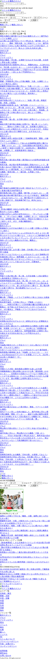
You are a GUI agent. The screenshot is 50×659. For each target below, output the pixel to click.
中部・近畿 (4, 598)
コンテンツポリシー (8, 646)
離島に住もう (17, 25)
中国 (2, 601)
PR (1, 637)
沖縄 (2, 608)
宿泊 (2, 622)
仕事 (2, 630)
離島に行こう (5, 25)
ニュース (3, 635)
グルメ (3, 618)
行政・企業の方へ (7, 644)
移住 (2, 627)
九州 (2, 605)
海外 (2, 610)
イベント (3, 625)
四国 (2, 603)
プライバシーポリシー (9, 641)
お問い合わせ (5, 656)
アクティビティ (6, 620)
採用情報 (3, 651)
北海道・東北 (5, 593)
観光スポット (5, 615)
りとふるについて (7, 639)
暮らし (3, 632)
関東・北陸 (4, 596)
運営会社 (3, 653)
